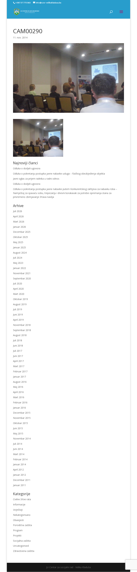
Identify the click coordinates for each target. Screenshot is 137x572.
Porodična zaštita (22, 525)
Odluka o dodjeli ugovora (26, 168)
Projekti (17, 535)
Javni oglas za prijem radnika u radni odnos (36, 178)
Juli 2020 (17, 283)
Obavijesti (18, 520)
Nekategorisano (21, 514)
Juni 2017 (18, 356)
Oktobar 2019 (20, 299)
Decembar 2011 (21, 480)
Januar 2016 (19, 407)
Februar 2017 (20, 371)
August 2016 (20, 381)
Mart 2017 (18, 366)
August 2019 (20, 304)
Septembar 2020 (22, 278)
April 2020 (18, 288)
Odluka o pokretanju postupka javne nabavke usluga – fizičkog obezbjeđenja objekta (59, 173)
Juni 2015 (18, 428)
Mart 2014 (18, 454)
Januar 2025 (19, 247)
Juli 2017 (17, 350)
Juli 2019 (17, 309)
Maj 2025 (18, 242)
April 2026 (18, 216)
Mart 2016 (18, 397)
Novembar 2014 (22, 438)
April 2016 (18, 392)
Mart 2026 (18, 221)
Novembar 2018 (22, 325)
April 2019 (18, 319)
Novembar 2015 (22, 417)
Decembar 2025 (21, 231)
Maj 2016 (18, 386)
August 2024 (20, 252)
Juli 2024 (17, 257)
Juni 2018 (18, 345)
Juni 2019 (18, 314)
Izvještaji (18, 509)
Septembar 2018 (22, 330)
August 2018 (20, 335)
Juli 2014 (17, 443)
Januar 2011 (19, 485)
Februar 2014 (20, 459)
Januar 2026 (19, 226)
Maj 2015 (18, 433)
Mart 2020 (18, 293)
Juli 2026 (17, 211)
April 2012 (18, 469)
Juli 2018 (17, 340)
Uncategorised (21, 545)
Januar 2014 (19, 464)
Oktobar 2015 (20, 423)
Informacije (19, 504)
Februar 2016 (20, 402)
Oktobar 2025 (20, 237)
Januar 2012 (19, 474)
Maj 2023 (18, 262)
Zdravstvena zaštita (23, 551)
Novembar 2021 (22, 273)
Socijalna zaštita (22, 540)
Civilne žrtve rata (22, 499)
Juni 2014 (18, 449)
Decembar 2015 (21, 412)
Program (18, 530)
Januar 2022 (19, 268)
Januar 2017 (19, 376)
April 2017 (18, 361)
